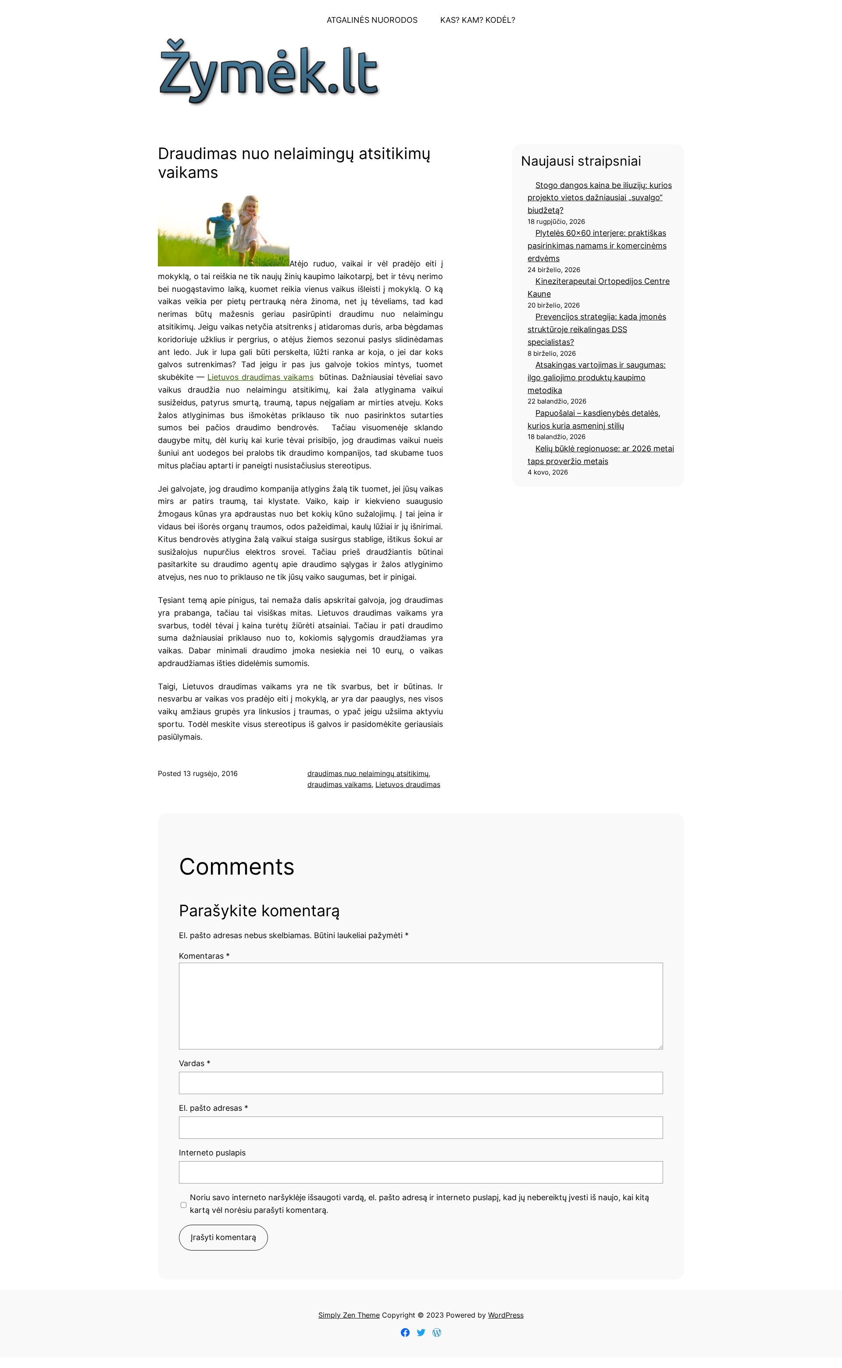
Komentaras (204, 955)
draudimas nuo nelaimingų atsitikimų (367, 773)
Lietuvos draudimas (407, 784)
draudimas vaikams (339, 784)
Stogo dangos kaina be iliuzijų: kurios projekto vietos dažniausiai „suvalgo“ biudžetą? (600, 198)
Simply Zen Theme (349, 1315)
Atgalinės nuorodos (372, 20)
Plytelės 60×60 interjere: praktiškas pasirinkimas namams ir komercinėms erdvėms (597, 245)
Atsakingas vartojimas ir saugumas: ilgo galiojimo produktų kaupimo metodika (597, 377)
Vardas (194, 1063)
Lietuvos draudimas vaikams (260, 377)
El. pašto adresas (213, 1108)
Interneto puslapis (212, 1152)
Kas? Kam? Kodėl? (477, 20)
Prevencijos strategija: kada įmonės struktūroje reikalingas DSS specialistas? (597, 329)
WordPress (506, 1315)
